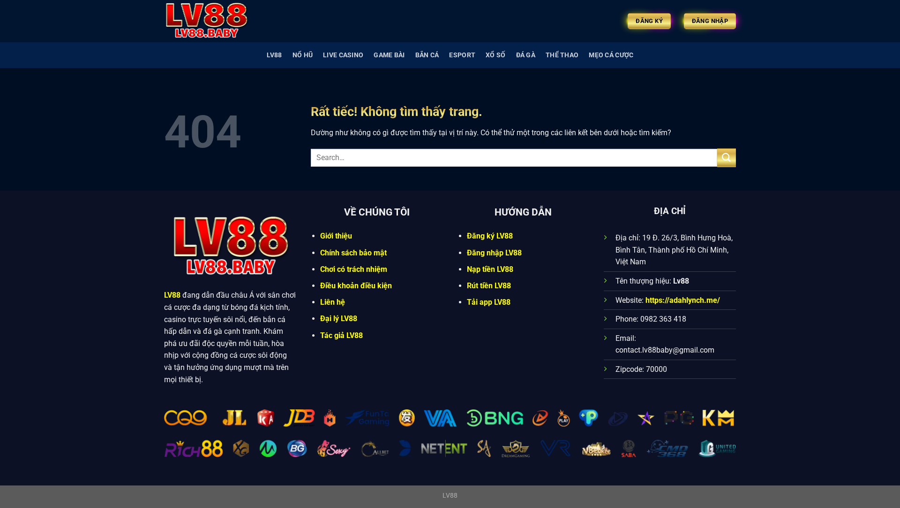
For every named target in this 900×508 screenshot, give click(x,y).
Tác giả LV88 (341, 335)
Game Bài (389, 55)
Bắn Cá (427, 55)
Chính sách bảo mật (353, 252)
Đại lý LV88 (338, 318)
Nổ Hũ (302, 55)
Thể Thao (562, 55)
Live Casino (343, 55)
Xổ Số (495, 55)
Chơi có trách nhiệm (353, 269)
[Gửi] (726, 157)
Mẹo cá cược (611, 55)
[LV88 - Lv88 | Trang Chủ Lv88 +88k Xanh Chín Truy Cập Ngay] (211, 21)
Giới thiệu (336, 235)
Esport (462, 55)
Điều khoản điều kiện (356, 285)
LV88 (274, 55)
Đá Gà (525, 55)
